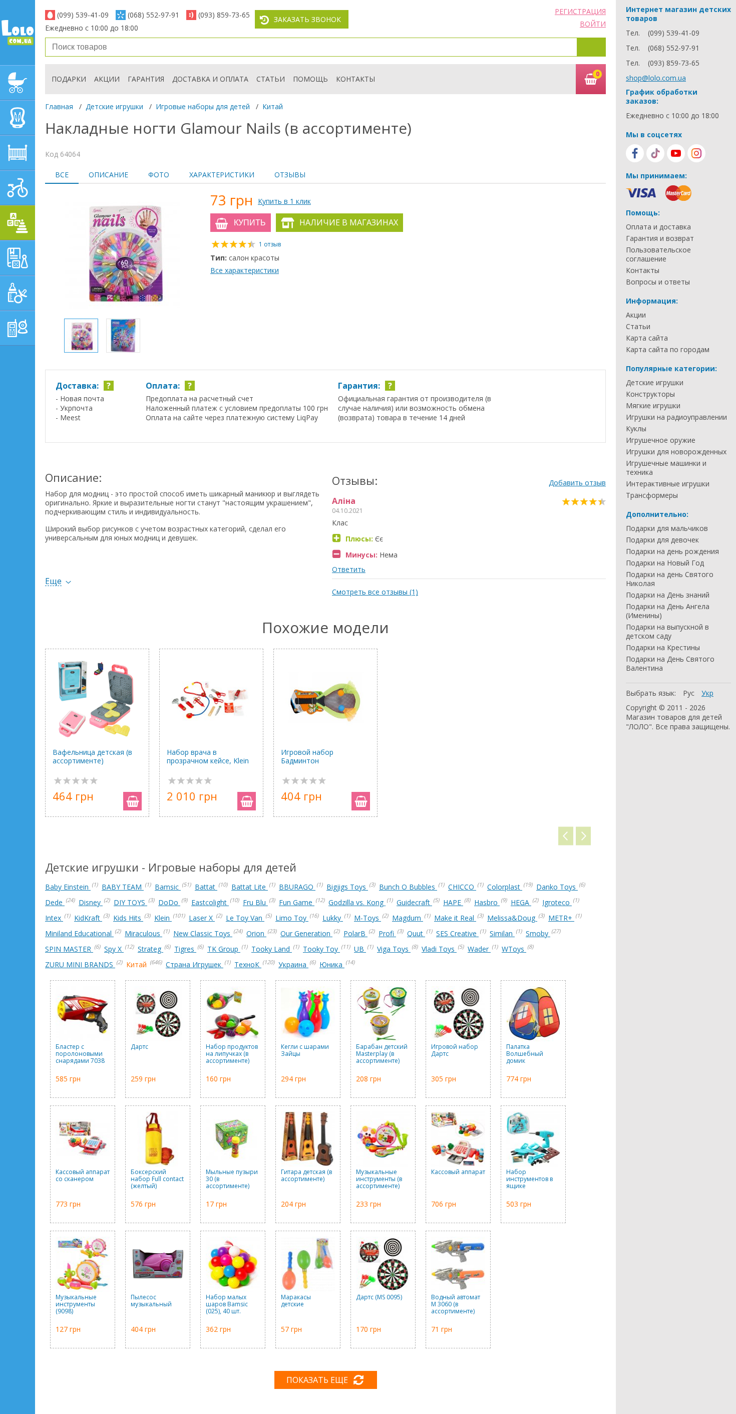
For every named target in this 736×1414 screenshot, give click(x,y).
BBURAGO (297, 887)
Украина (293, 964)
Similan (502, 933)
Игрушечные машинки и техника (666, 468)
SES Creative (457, 933)
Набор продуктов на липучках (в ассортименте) (232, 1054)
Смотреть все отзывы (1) (375, 592)
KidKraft (88, 918)
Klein (163, 918)
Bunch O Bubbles (408, 887)
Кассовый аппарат (458, 1172)
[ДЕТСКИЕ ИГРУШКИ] (17, 222)
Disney (91, 902)
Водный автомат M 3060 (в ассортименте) (455, 1304)
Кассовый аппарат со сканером (83, 1176)
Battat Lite (249, 887)
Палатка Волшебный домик (524, 1054)
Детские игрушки (114, 106)
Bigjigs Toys (347, 887)
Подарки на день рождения (672, 551)
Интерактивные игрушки (667, 483)
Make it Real (455, 918)
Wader (479, 949)
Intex (54, 918)
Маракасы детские (296, 1301)
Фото (158, 174)
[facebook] (635, 153)
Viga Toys (394, 949)
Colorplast (504, 887)
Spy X (114, 949)
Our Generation (306, 933)
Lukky (332, 918)
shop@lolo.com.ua (656, 78)
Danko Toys (557, 887)
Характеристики (221, 174)
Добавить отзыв (577, 482)
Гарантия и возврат (660, 238)
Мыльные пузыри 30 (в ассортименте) (232, 1179)
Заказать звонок (307, 19)
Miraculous (143, 933)
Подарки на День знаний (667, 595)
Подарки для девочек (662, 539)
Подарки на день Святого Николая (669, 579)
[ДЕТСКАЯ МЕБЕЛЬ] (17, 152)
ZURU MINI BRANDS (80, 964)
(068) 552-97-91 (153, 15)
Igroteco (557, 902)
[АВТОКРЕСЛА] (17, 117)
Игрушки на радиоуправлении (676, 417)
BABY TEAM (123, 887)
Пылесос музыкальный (151, 1301)
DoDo (169, 902)
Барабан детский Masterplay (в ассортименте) (382, 1054)
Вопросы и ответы (658, 282)
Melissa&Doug (512, 918)
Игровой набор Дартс (454, 1050)
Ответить (348, 569)
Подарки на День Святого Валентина (670, 664)
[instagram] (696, 153)
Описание (108, 174)
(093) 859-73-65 (224, 15)
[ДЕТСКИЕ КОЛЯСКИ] (17, 82)
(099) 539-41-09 (83, 15)
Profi (387, 933)
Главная (59, 106)
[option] (122, 252)
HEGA (521, 902)
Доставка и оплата (210, 79)
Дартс (139, 1047)
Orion (256, 933)
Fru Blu (255, 902)
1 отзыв (270, 244)
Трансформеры (652, 495)
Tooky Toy (321, 949)
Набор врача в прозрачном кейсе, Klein (208, 756)
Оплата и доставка (658, 226)
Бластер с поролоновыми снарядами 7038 (80, 1054)
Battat (206, 887)
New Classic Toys (202, 933)
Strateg (150, 949)
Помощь (310, 79)
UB (360, 949)
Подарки (69, 79)
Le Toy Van (245, 918)
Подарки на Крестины (663, 647)
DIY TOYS (130, 902)
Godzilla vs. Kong (357, 902)
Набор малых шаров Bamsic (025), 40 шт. (227, 1304)
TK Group (223, 949)
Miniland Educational (79, 933)
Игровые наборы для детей (203, 106)
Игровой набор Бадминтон (307, 756)
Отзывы (289, 174)
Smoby (538, 933)
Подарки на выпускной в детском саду (667, 632)
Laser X (202, 918)
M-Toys (367, 918)
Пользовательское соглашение (658, 254)
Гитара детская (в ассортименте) (306, 1176)
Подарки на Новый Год (665, 563)
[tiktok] (655, 153)
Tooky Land (271, 949)
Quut (416, 933)
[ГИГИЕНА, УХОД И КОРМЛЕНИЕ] (17, 293)
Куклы (636, 428)
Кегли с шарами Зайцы (305, 1050)
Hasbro (487, 902)
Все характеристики (244, 270)
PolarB (355, 933)
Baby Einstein (68, 887)
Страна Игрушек (194, 964)
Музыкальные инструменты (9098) (76, 1304)
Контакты (355, 79)
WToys (514, 949)
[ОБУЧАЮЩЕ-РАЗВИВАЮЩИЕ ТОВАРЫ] (17, 257)
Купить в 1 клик (284, 201)
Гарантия (146, 79)
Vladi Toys (439, 949)
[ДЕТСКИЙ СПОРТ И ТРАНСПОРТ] (17, 187)
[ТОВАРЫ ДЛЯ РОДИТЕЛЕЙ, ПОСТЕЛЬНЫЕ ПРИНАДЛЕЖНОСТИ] (17, 328)
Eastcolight (210, 902)
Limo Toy (291, 918)
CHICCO (462, 887)
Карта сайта (647, 338)
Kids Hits (128, 918)
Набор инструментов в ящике (529, 1179)
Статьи (270, 79)
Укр (707, 693)
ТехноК (247, 964)
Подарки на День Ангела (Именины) (667, 611)
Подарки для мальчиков (667, 528)
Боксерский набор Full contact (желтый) (157, 1179)
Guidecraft (414, 902)
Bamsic (168, 887)
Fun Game (296, 902)
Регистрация (580, 11)
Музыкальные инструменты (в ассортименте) (379, 1179)
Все (62, 174)
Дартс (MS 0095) (379, 1297)
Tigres (185, 949)
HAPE (453, 902)
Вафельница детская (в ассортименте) (92, 756)
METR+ (561, 918)
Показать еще (317, 1379)
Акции (107, 79)
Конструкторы (650, 394)
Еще (53, 581)
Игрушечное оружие (660, 440)
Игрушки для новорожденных (676, 451)
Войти (593, 24)
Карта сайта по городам (667, 349)
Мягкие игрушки (653, 405)
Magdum (407, 918)
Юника (331, 964)
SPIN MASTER (69, 949)
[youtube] (676, 153)
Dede (55, 902)
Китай (272, 106)
